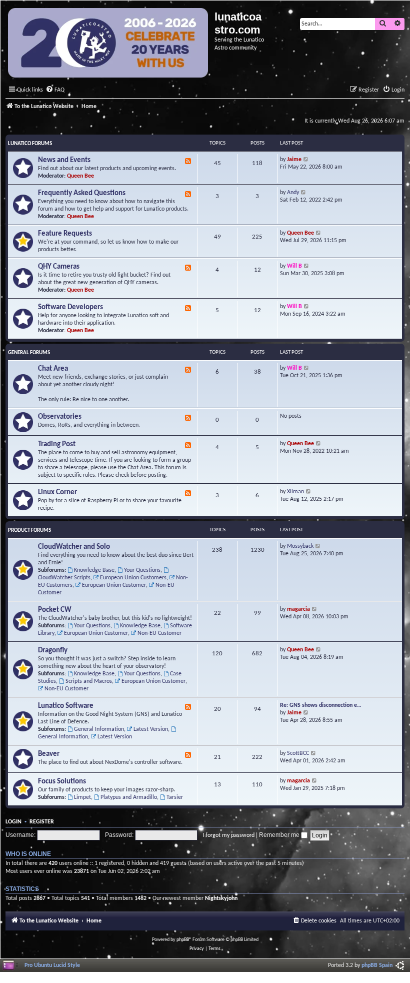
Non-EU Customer (160, 633)
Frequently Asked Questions (82, 193)
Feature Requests (65, 234)
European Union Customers (133, 578)
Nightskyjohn (221, 898)
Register (42, 822)
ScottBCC (298, 753)
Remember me (280, 834)
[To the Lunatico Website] (108, 44)
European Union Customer (114, 585)
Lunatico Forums (30, 144)
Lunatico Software (66, 706)
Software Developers (70, 307)
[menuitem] (55, 90)
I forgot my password (228, 835)
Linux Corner (57, 492)
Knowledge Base (94, 570)
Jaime (294, 160)
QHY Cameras (59, 267)
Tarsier (174, 797)
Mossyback (300, 546)
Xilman (295, 492)
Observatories (60, 417)
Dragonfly (53, 650)
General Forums (29, 353)
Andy (293, 193)
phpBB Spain (377, 965)
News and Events (64, 160)
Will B (294, 266)
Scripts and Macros (89, 681)
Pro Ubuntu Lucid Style (52, 965)
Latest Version (151, 729)
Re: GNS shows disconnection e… (321, 705)
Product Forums (29, 530)
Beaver (49, 754)
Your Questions (142, 570)
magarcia (298, 609)
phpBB (182, 939)
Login (14, 822)
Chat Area (53, 369)
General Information (99, 729)
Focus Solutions (62, 781)
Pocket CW (55, 610)
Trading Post (57, 444)
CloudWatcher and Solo (74, 547)
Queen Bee (80, 176)
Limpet (82, 797)
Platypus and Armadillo (128, 797)
